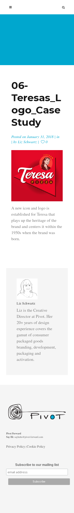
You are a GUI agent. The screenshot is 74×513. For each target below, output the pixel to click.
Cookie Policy (36, 446)
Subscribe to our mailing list (37, 465)
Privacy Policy (15, 446)
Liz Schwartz (27, 141)
